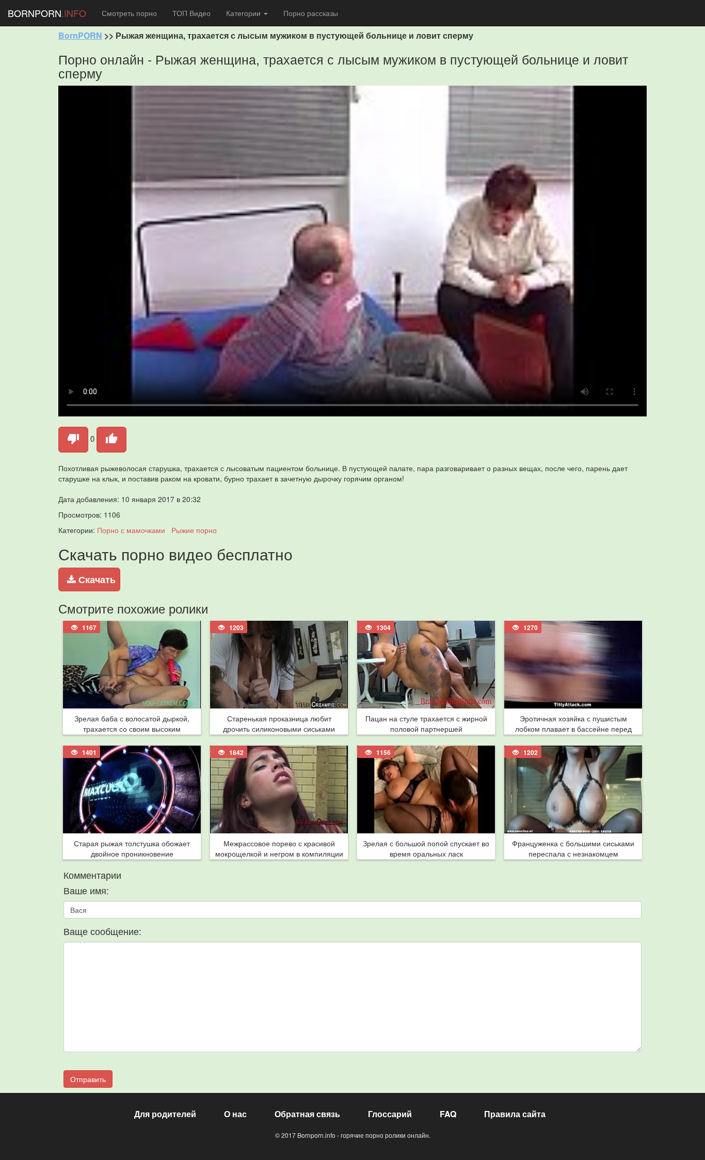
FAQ (448, 1114)
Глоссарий (390, 1114)
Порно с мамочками (131, 530)
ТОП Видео (191, 13)
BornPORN (80, 35)
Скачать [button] (96, 579)
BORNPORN (47, 13)
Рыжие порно (194, 530)
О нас (235, 1114)
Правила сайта (515, 1114)
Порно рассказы (310, 13)
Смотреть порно (129, 13)
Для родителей (165, 1114)
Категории (244, 13)
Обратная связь (307, 1114)
